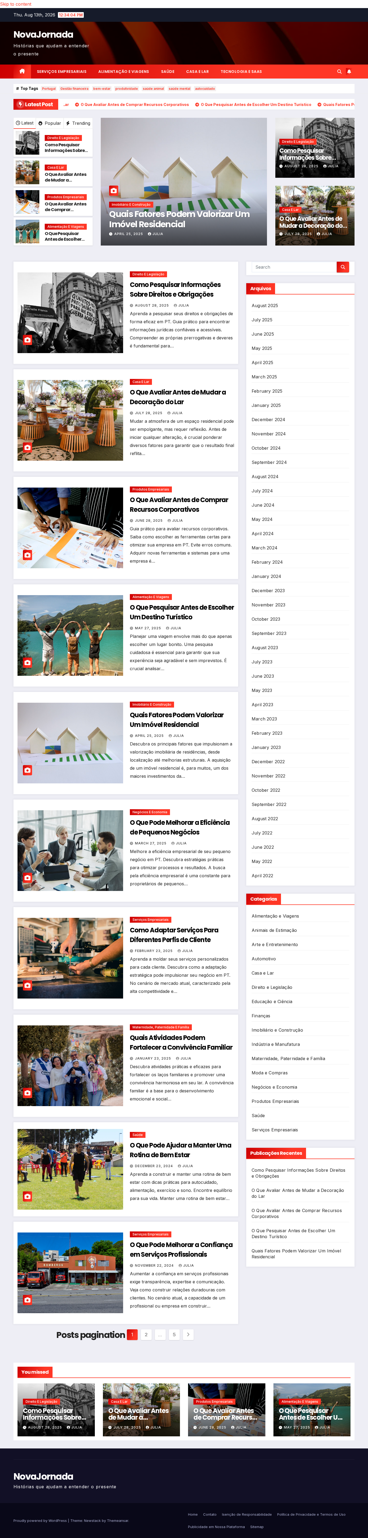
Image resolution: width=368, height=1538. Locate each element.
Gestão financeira (74, 89)
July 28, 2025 (158, 234)
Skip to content (15, 4)
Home (193, 1514)
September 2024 (269, 462)
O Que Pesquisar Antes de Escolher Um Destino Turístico (63, 241)
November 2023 (269, 605)
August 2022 (265, 818)
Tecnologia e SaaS (241, 71)
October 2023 (266, 619)
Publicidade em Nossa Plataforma (216, 1527)
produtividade (126, 89)
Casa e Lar (197, 71)
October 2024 (266, 448)
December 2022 (268, 761)
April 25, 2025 (150, 736)
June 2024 (263, 505)
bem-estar (101, 89)
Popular (52, 123)
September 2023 (269, 633)
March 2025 (264, 376)
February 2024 (267, 562)
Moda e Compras (270, 1072)
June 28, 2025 (149, 520)
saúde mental (179, 89)
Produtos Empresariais (65, 197)
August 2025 (265, 305)
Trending (80, 123)
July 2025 (262, 319)
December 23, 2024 (154, 1166)
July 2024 (262, 490)
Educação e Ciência (272, 1001)
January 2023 (266, 747)
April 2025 (262, 362)
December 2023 (268, 590)
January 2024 (266, 576)
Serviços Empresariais (62, 71)
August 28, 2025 (302, 166)
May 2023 (262, 690)
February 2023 (267, 733)
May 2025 (262, 348)
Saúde (168, 71)
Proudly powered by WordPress (40, 1520)
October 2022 (266, 790)
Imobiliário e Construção (152, 704)
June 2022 (263, 847)
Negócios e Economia (150, 812)
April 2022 (262, 875)
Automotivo (264, 958)
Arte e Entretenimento (275, 944)
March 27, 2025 (151, 843)
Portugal (48, 89)
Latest (27, 123)
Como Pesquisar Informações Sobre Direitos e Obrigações (65, 153)
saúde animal (153, 89)
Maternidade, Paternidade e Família (161, 1027)
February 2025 (267, 391)
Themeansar (117, 1520)
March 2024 (264, 547)
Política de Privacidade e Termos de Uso (311, 1514)
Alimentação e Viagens (123, 71)
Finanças (261, 1015)
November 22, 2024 (155, 1265)
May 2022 (262, 861)
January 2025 (266, 405)
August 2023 (265, 647)
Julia (186, 234)
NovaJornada (43, 34)
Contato (210, 1514)
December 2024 (269, 419)
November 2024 (269, 433)
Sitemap (257, 1527)
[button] (339, 71)
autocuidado (205, 89)
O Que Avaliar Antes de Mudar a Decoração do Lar (65, 180)
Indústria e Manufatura (276, 1044)
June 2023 (263, 676)
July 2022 (262, 833)
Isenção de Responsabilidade (247, 1514)
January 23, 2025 (153, 1058)
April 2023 (262, 704)
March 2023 (264, 719)
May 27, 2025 (148, 628)
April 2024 (263, 533)
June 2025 (263, 334)
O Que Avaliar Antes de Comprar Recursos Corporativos (65, 212)
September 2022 (269, 804)
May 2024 (262, 519)
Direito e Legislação (63, 138)
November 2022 (269, 776)
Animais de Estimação (274, 930)
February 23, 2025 (154, 951)
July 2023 (262, 662)
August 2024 (265, 476)
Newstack (92, 1520)
